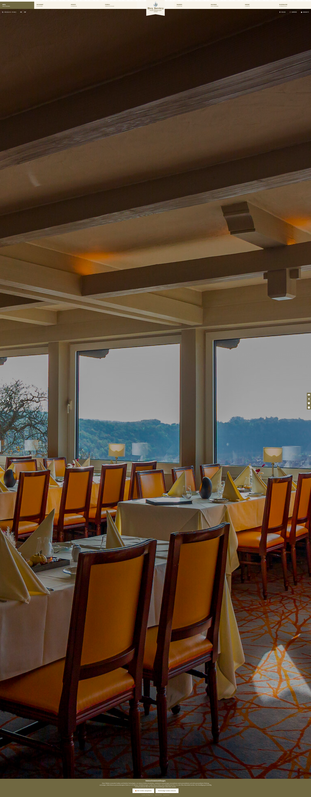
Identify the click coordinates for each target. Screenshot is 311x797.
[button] (3, 400)
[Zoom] (155, 401)
